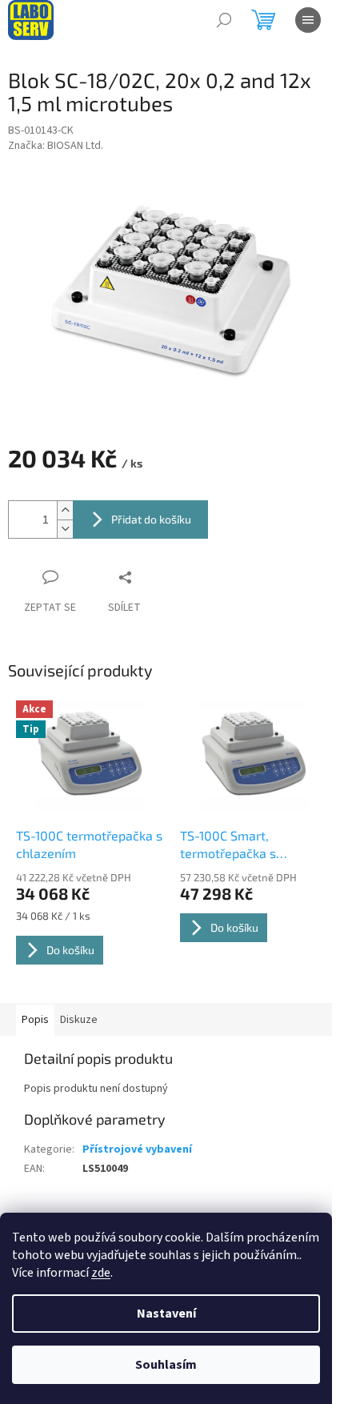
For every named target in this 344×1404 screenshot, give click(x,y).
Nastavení (166, 1313)
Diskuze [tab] (79, 1020)
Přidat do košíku (151, 519)
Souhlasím (166, 1365)
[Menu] (308, 20)
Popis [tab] (35, 1020)
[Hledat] (224, 20)
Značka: (55, 146)
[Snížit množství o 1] (65, 528)
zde (100, 1273)
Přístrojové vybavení (137, 1149)
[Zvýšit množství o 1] (65, 510)
